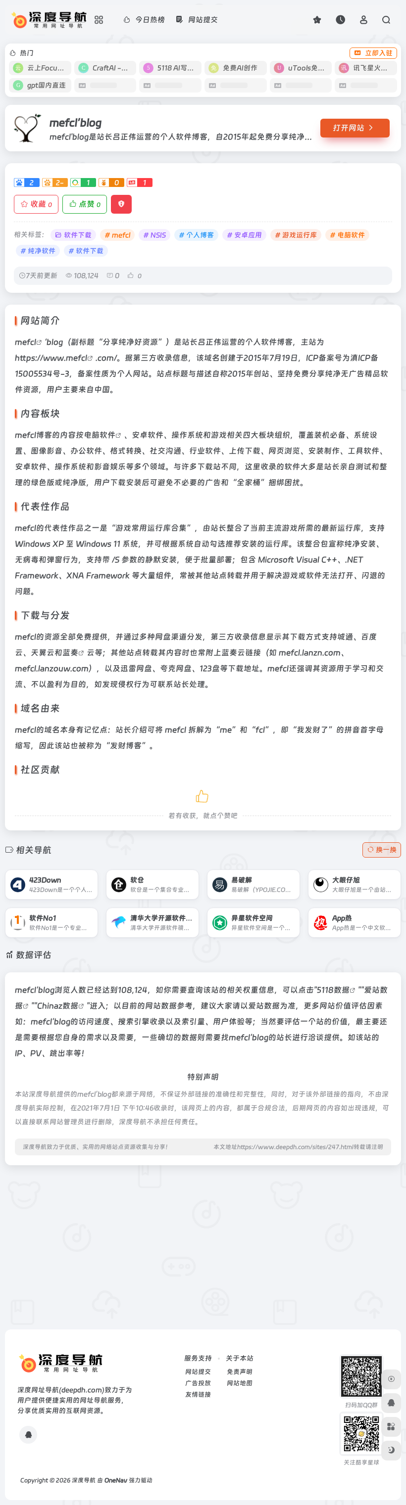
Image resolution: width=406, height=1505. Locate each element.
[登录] (363, 19)
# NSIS (154, 235)
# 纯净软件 (37, 251)
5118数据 (333, 990)
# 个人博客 (196, 235)
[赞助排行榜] (391, 1379)
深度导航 (84, 1480)
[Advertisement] (203, 1242)
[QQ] (28, 1435)
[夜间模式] (391, 1450)
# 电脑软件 (347, 235)
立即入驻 (379, 53)
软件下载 (78, 235)
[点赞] (203, 794)
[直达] (79, 877)
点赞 (90, 204)
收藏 (41, 204)
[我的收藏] (317, 19)
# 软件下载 (85, 251)
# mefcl (117, 235)
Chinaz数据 (57, 1005)
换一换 (386, 850)
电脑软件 (99, 435)
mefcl (25, 342)
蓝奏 (70, 652)
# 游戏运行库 (296, 235)
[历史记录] (340, 19)
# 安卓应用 (244, 235)
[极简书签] (391, 1427)
